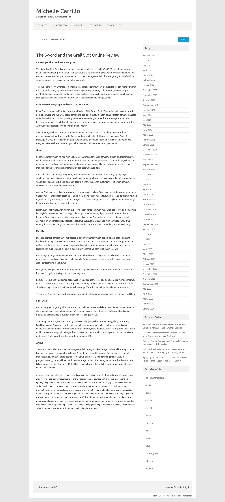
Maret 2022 (148, 299)
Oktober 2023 (149, 219)
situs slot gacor (151, 453)
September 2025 (150, 105)
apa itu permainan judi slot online (63, 379)
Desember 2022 (150, 269)
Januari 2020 (148, 309)
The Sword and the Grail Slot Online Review (77, 55)
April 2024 (147, 189)
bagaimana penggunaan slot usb (94, 379)
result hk (148, 400)
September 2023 (150, 224)
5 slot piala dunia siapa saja (77, 375)
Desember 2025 (150, 90)
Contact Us (95, 25)
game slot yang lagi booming (70, 390)
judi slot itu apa (81, 393)
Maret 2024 (148, 194)
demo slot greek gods (75, 386)
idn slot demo (66, 393)
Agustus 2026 (149, 55)
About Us (78, 25)
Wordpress (187, 496)
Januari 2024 (148, 204)
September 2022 (150, 284)
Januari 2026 (148, 85)
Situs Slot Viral (52, 375)
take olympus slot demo (62, 408)
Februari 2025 (149, 140)
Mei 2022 (147, 289)
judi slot (148, 438)
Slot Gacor (41, 25)
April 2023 (147, 249)
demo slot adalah (73, 382)
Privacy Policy (114, 25)
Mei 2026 (147, 65)
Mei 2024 (147, 184)
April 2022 (147, 294)
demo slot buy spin (104, 382)
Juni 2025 (147, 120)
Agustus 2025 (149, 110)
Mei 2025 (147, 125)
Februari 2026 (149, 80)
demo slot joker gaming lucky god (101, 386)
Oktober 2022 (149, 279)
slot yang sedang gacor (85, 405)
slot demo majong (55, 401)
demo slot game (56, 386)
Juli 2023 (147, 234)
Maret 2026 (148, 75)
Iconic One (158, 496)
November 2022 (150, 274)
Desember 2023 (150, 209)
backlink (148, 385)
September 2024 (150, 164)
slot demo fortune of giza (76, 397)
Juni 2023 (147, 239)
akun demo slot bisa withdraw (104, 375)
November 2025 (150, 95)
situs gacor (149, 393)
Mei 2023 (147, 244)
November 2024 (150, 155)
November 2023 (150, 214)
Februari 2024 (149, 199)
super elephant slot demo (108, 405)
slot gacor (149, 423)
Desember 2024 (150, 150)
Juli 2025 (147, 115)
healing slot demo (51, 393)
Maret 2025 (148, 135)
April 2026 (147, 70)
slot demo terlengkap (74, 401)
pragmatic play (60, 25)
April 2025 (147, 130)
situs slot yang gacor (54, 397)
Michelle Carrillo (58, 11)
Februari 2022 (149, 304)
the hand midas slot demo (86, 408)
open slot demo (96, 393)
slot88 (147, 431)
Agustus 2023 (149, 229)
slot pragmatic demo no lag (98, 401)
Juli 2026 (147, 60)
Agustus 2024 (149, 170)
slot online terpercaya (154, 378)
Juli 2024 (147, 174)
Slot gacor (149, 468)
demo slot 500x (57, 382)
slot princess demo (120, 401)
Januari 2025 (148, 145)
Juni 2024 (147, 179)
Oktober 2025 (149, 100)
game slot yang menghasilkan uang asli (101, 390)
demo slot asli (88, 382)
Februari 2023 (149, 259)
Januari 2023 (148, 264)
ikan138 (148, 416)
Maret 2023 (148, 254)
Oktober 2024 (149, 160)
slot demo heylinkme (98, 397)
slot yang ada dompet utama (60, 405)
